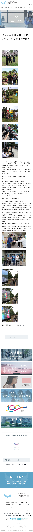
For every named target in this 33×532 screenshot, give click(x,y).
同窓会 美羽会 (25, 515)
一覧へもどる (12, 337)
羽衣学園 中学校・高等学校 (21, 513)
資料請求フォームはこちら (13, 460)
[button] (30, 2)
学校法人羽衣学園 (7, 513)
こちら (22, 325)
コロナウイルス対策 (23, 510)
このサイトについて (12, 507)
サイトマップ (22, 507)
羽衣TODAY (8, 7)
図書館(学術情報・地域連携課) (11, 515)
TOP (2, 7)
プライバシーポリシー (11, 510)
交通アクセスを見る (24, 504)
